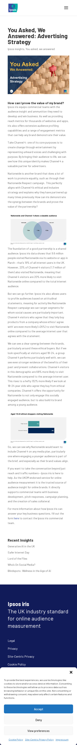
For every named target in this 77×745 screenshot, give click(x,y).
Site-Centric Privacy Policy (39, 739)
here (17, 518)
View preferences (38, 731)
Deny (38, 720)
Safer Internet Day (18, 552)
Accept (38, 709)
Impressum (62, 739)
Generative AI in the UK (21, 546)
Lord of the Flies (17, 558)
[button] (71, 672)
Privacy (13, 648)
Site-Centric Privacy (21, 656)
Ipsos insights (16, 49)
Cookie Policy (16, 739)
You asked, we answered (40, 49)
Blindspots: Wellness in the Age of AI (29, 570)
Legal (11, 640)
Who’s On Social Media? (21, 564)
